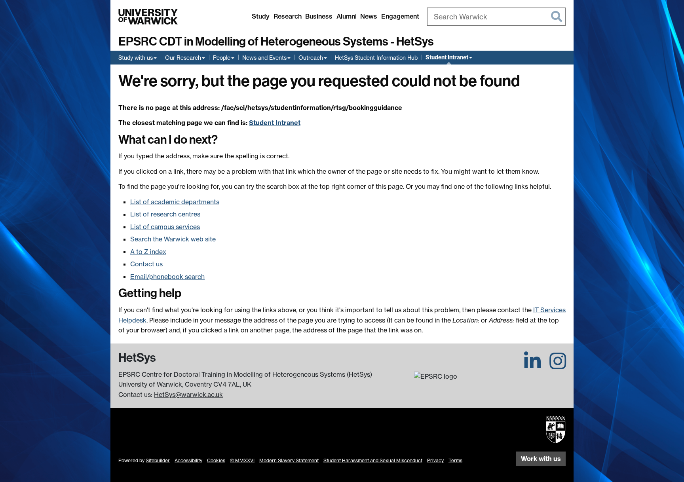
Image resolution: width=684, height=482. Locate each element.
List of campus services (165, 227)
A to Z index (148, 252)
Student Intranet (447, 57)
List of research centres (165, 214)
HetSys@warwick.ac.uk (188, 395)
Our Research (183, 57)
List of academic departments (174, 202)
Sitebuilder (158, 460)
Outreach (310, 57)
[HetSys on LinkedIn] (532, 366)
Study (261, 16)
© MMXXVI (242, 460)
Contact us (146, 264)
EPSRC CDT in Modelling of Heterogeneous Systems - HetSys (276, 41)
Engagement (400, 16)
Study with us (135, 57)
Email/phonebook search (167, 277)
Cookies (216, 460)
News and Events (264, 57)
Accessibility (188, 460)
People (221, 57)
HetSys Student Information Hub (376, 57)
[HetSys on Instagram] (558, 366)
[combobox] (496, 17)
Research (288, 16)
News (368, 16)
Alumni (346, 16)
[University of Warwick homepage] (148, 16)
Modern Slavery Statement (289, 460)
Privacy (435, 460)
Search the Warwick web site (173, 239)
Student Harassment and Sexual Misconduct (372, 460)
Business (318, 16)
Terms (455, 460)
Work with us (541, 459)
